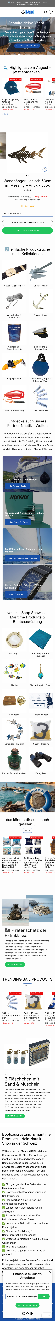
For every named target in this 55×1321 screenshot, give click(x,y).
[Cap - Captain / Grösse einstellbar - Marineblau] (4, 114)
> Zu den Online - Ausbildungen (22, 558)
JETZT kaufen (15, 964)
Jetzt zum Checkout (27, 230)
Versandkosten (34, 200)
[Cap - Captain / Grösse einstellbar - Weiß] (7, 114)
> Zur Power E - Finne (18, 522)
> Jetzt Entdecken (16, 594)
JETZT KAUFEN (15, 1116)
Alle (27, 830)
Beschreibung (12, 213)
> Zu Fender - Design (17, 486)
